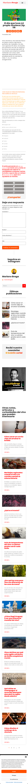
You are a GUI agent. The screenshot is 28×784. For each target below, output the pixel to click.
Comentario (5, 211)
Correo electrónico (7, 235)
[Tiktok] (21, 31)
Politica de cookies (9, 782)
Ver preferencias (14, 779)
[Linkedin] (15, 31)
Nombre (4, 229)
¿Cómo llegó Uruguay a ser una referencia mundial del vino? (13, 618)
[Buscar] (24, 286)
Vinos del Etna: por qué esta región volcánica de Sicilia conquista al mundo (13, 655)
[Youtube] (18, 31)
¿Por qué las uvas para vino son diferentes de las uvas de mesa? (13, 582)
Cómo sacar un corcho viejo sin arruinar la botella (18, 305)
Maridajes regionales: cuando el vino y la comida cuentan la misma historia (18, 315)
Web (3, 241)
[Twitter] (13, 31)
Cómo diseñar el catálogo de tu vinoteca (11, 730)
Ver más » (7, 452)
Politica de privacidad (18, 782)
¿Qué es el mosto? (18, 323)
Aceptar (14, 771)
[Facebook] (10, 31)
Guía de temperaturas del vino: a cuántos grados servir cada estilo (18, 335)
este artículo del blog (9, 175)
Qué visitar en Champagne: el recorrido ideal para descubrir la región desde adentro (12, 692)
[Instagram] (7, 31)
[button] (26, 757)
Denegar (14, 775)
